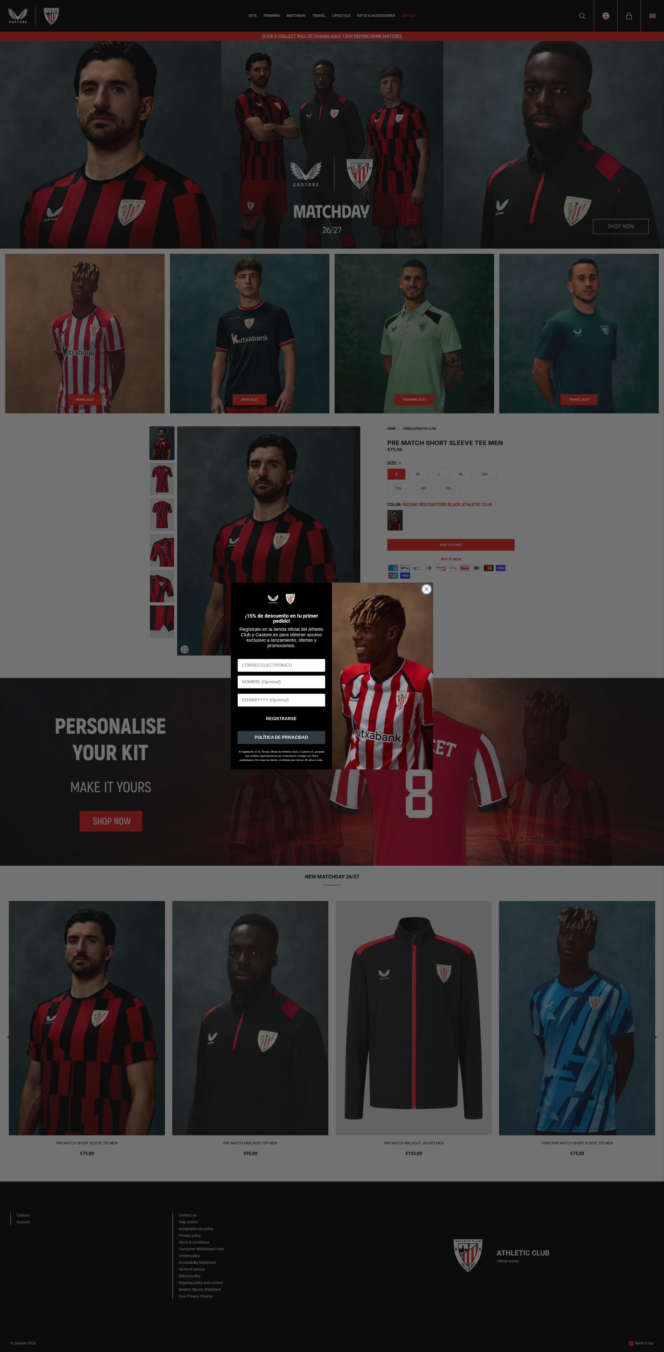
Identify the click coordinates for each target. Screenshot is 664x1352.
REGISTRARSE (281, 718)
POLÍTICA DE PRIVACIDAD (281, 737)
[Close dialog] (426, 589)
